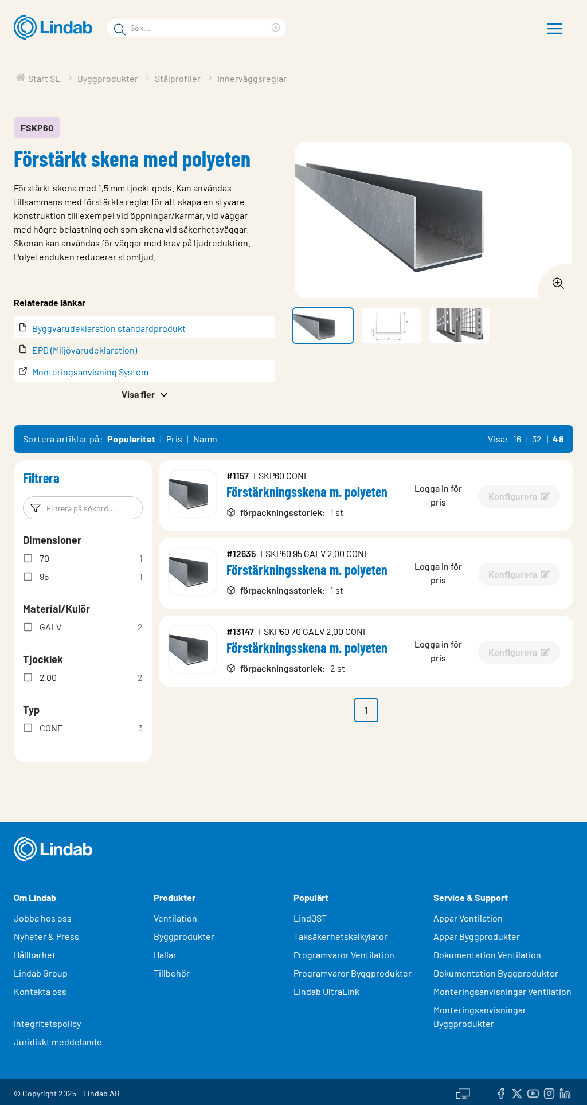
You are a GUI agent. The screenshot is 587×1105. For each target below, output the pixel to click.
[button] (144, 393)
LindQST (310, 917)
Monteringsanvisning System (90, 371)
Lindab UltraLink (326, 991)
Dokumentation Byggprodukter (495, 972)
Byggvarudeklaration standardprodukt (109, 328)
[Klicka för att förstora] (555, 280)
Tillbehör (172, 972)
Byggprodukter (184, 936)
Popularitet (131, 438)
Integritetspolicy (47, 1023)
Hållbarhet (35, 954)
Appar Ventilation (468, 917)
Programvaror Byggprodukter (353, 972)
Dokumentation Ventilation (487, 954)
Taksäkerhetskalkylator (341, 936)
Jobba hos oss (43, 917)
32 (537, 438)
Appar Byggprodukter (476, 936)
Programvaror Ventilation (344, 954)
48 (558, 438)
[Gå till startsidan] (56, 27)
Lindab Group (41, 972)
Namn (205, 438)
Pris (174, 438)
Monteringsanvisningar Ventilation (502, 991)
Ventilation (175, 917)
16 (517, 438)
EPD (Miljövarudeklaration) (84, 349)
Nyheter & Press (46, 936)
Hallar (165, 954)
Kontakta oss (40, 991)
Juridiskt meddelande (58, 1041)
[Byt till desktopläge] (463, 1091)
